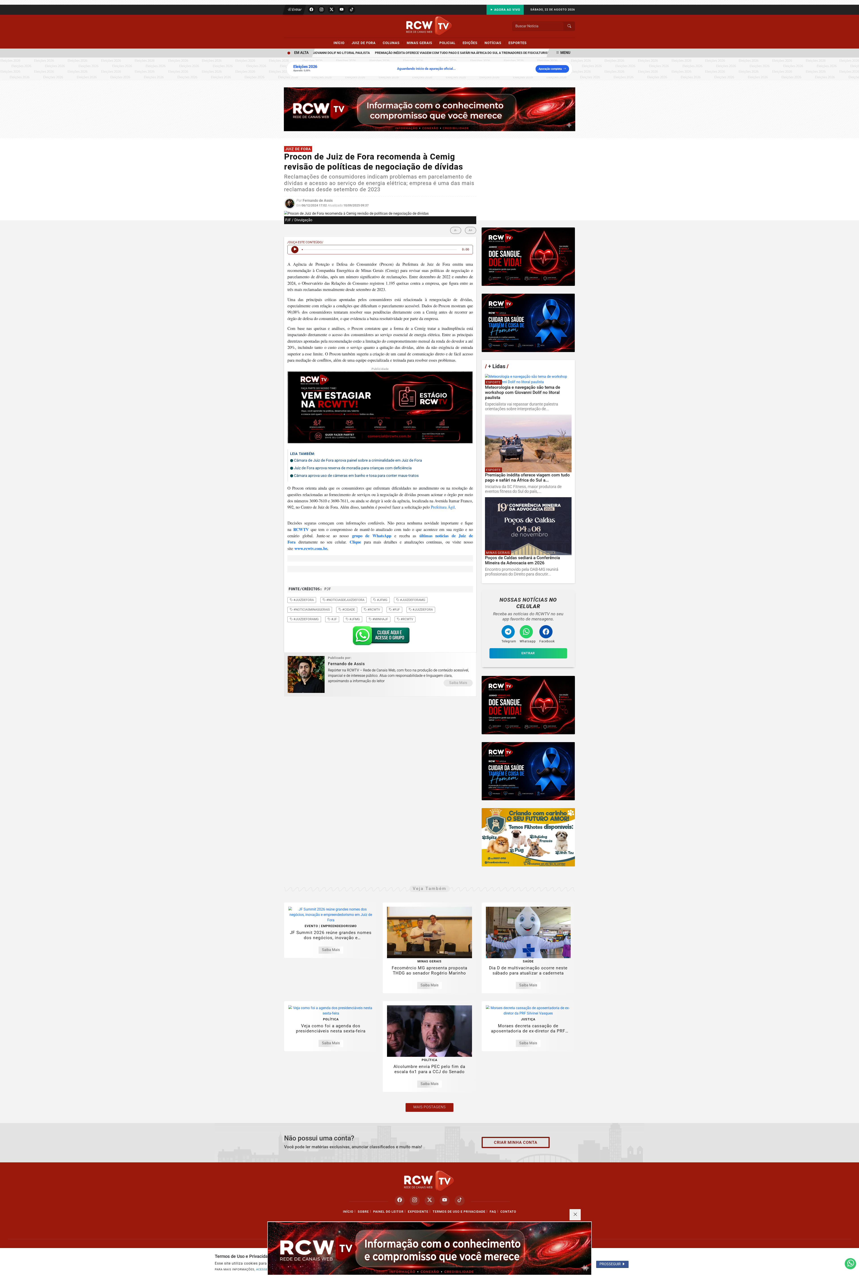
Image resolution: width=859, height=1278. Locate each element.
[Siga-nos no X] (430, 1200)
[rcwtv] (430, 109)
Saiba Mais (458, 683)
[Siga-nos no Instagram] (415, 1200)
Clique (355, 542)
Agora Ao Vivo (506, 10)
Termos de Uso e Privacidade (459, 1212)
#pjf (396, 609)
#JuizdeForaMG (306, 619)
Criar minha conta (515, 1142)
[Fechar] (575, 1214)
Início (341, 42)
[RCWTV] (429, 26)
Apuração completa (550, 68)
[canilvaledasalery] (528, 837)
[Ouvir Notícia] (294, 249)
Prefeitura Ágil (443, 507)
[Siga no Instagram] (321, 9)
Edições (472, 42)
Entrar (296, 9)
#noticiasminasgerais (311, 609)
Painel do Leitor (388, 1212)
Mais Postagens (429, 1107)
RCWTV (301, 529)
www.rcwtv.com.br (310, 548)
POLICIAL (449, 42)
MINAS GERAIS (421, 42)
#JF (334, 619)
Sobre (363, 1212)
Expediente (418, 1212)
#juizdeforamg (412, 600)
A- (455, 230)
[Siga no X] (331, 9)
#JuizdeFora (422, 609)
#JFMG (354, 619)
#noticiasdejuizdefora (345, 600)
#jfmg (381, 600)
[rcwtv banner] (429, 1248)
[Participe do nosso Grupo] (380, 637)
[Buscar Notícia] (569, 26)
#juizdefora (303, 600)
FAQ (493, 1212)
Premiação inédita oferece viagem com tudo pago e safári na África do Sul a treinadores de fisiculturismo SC (440, 53)
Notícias (495, 42)
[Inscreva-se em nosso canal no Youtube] (445, 1200)
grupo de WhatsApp (371, 536)
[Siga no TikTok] (351, 9)
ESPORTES (517, 43)
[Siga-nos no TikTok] (460, 1200)
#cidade (348, 609)
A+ (470, 230)
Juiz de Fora (365, 42)
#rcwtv (373, 609)
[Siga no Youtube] (341, 9)
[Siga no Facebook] (311, 9)
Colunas (393, 42)
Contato (508, 1212)
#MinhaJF (380, 619)
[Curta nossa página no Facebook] (400, 1200)
